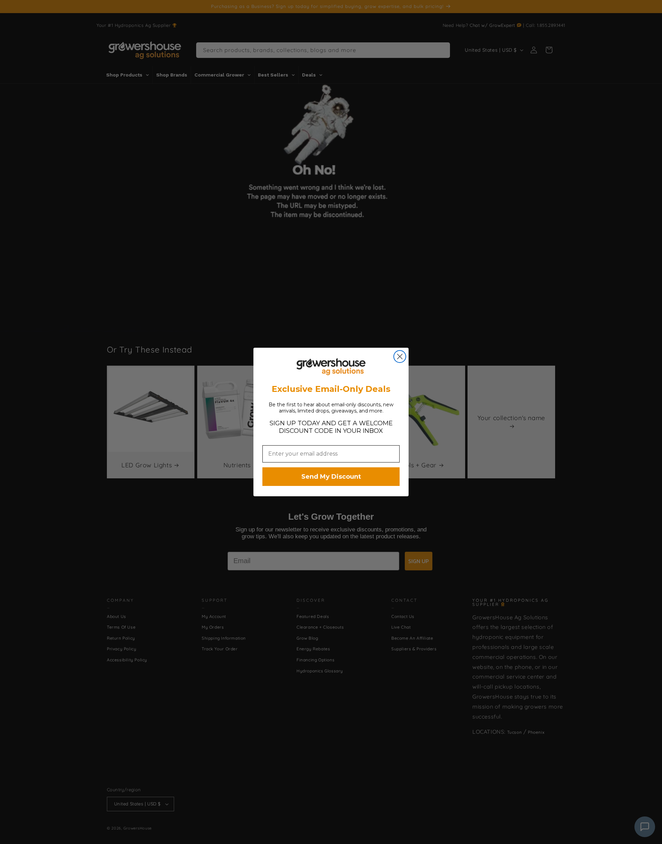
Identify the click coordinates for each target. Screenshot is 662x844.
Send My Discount (331, 476)
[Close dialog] (400, 356)
